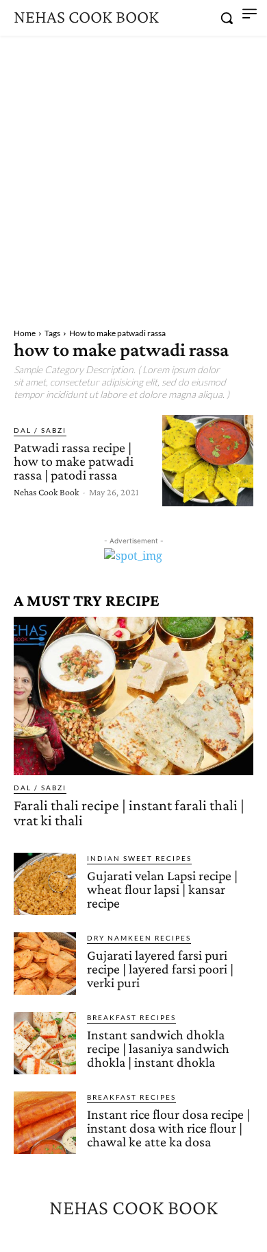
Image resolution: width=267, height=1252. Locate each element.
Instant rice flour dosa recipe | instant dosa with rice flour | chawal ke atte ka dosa (168, 1128)
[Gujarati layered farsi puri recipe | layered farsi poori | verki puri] (45, 963)
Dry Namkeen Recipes (139, 938)
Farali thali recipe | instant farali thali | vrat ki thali (129, 812)
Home (25, 333)
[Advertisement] (133, 176)
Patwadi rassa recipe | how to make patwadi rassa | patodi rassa (74, 461)
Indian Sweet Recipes (139, 858)
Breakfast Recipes (131, 1017)
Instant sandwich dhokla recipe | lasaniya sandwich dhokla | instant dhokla (158, 1048)
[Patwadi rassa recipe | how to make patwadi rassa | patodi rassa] (207, 460)
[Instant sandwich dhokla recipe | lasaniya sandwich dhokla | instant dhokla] (45, 1043)
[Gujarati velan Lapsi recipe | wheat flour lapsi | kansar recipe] (45, 884)
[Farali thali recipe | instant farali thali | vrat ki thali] (133, 696)
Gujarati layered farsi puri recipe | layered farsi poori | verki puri (160, 968)
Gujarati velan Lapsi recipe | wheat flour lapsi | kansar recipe (162, 889)
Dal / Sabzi (40, 430)
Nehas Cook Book (46, 491)
